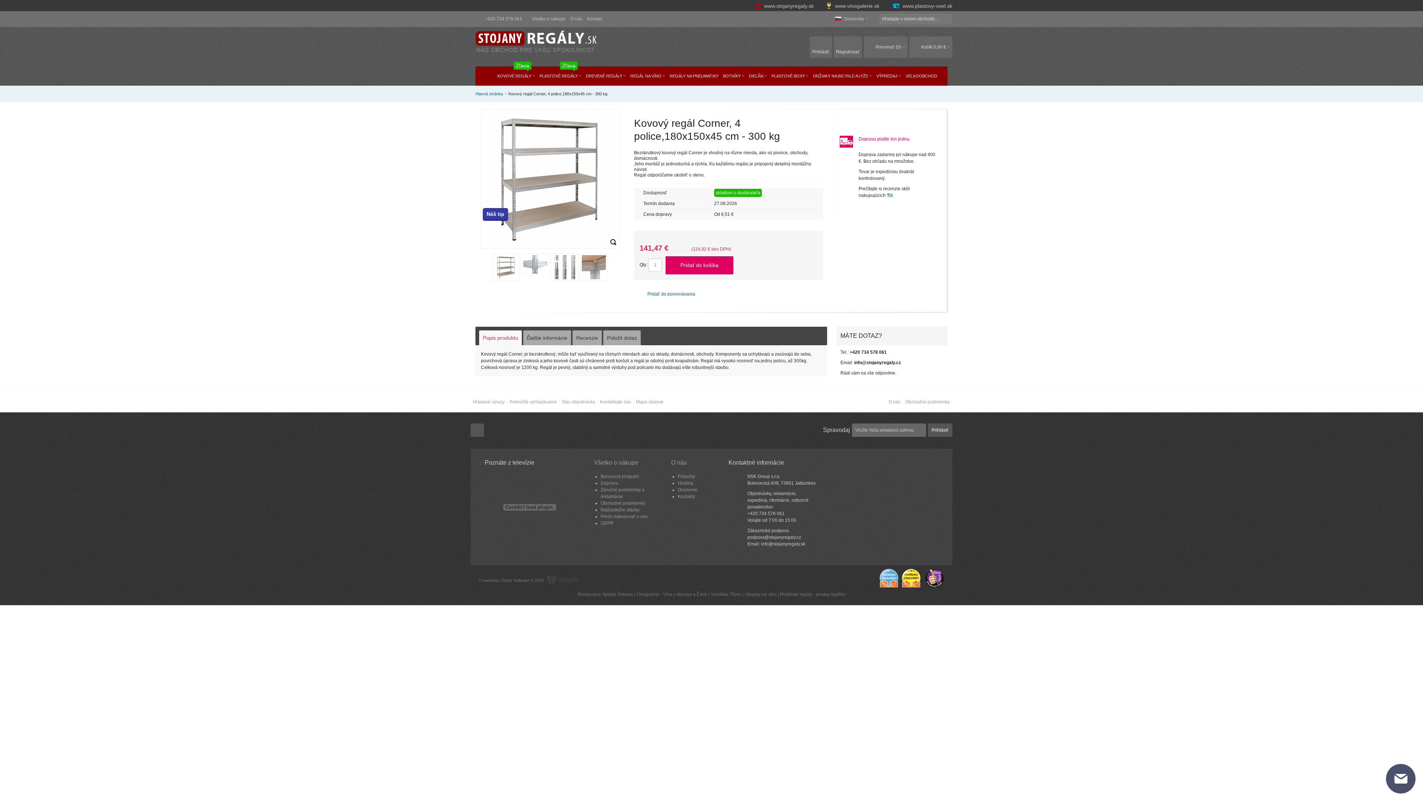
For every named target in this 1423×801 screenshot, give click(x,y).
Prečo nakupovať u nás (624, 516)
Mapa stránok (649, 402)
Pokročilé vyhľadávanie (533, 402)
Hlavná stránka (489, 94)
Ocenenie (687, 489)
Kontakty (686, 496)
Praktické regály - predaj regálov (812, 594)
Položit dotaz (622, 338)
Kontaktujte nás (615, 402)
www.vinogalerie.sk (857, 6)
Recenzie (587, 338)
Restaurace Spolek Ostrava (605, 594)
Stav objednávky (578, 402)
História (685, 483)
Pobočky (686, 476)
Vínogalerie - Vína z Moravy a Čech (671, 594)
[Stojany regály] (535, 42)
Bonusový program (620, 476)
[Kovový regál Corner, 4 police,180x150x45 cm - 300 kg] (613, 242)
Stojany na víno (761, 594)
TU (890, 195)
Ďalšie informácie (547, 338)
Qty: (643, 264)
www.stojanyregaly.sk (789, 6)
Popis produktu (500, 338)
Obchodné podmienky (927, 402)
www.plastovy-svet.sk (926, 6)
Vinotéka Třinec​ (726, 594)
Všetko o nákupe (548, 19)
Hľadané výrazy (489, 402)
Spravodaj (836, 430)
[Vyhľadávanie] (947, 19)
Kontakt (594, 19)
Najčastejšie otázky (620, 509)
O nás (576, 19)
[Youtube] (477, 430)
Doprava (609, 483)
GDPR (607, 523)
